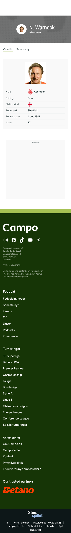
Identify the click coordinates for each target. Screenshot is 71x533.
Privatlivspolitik (13, 462)
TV (5, 317)
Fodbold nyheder (14, 298)
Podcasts (9, 330)
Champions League (15, 406)
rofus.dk (49, 526)
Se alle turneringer (15, 424)
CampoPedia (11, 450)
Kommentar (10, 336)
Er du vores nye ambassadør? (22, 469)
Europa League (12, 412)
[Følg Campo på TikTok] (22, 240)
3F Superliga (11, 356)
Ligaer (7, 323)
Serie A (8, 393)
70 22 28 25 (54, 522)
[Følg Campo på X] (38, 240)
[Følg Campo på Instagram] (5, 240)
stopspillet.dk (16, 526)
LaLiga (7, 381)
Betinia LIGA (11, 362)
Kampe (7, 311)
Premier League (13, 368)
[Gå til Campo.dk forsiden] (20, 232)
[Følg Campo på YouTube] (30, 240)
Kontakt (8, 456)
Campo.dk (8, 248)
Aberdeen (35, 32)
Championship (12, 375)
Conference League (16, 418)
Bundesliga (10, 387)
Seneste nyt (11, 305)
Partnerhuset (20, 274)
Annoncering (11, 437)
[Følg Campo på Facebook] (14, 240)
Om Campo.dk (12, 444)
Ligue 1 (7, 399)
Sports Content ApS (12, 251)
